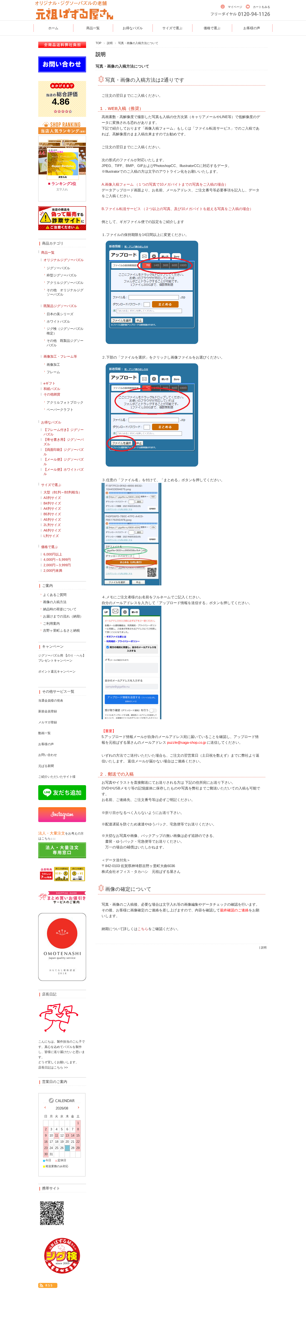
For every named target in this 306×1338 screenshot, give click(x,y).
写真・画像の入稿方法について (122, 66)
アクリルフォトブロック (65, 402)
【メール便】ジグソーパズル (64, 461)
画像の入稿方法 (54, 602)
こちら (142, 929)
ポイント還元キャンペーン (57, 671)
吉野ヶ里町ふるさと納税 (61, 630)
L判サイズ (51, 536)
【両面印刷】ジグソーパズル (64, 452)
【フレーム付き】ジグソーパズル (64, 432)
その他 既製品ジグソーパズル (65, 343)
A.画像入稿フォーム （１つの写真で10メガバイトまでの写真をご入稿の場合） (165, 184)
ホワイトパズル (58, 321)
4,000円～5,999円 (57, 559)
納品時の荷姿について (59, 609)
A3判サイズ (52, 498)
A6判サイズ (52, 530)
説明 (110, 43)
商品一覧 (93, 28)
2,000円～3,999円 (57, 565)
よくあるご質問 (54, 595)
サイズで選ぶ (172, 28)
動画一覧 (44, 733)
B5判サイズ (52, 514)
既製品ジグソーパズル (60, 306)
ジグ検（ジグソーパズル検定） (65, 331)
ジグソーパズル (58, 268)
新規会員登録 (47, 711)
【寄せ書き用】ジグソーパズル (64, 442)
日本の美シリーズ (60, 314)
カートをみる (261, 7)
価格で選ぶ (212, 28)
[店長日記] (58, 1034)
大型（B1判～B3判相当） (63, 492)
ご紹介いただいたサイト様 (57, 776)
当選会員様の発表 (50, 700)
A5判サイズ (52, 519)
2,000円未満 (53, 570)
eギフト (49, 383)
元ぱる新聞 (46, 766)
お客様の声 (251, 28)
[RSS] (47, 1284)
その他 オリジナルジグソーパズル (65, 292)
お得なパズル (133, 28)
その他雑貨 (52, 394)
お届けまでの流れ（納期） (63, 616)
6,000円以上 (53, 554)
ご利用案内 (51, 623)
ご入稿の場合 (239, 209)
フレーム (53, 372)
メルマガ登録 (47, 722)
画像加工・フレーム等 (60, 356)
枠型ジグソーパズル (62, 275)
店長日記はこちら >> (53, 1067)
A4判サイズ (52, 508)
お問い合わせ (47, 755)
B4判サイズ (52, 503)
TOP (98, 43)
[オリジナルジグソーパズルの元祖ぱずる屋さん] (74, 17)
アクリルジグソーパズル (65, 283)
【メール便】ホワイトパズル (64, 472)
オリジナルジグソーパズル (64, 260)
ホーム (53, 28)
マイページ (235, 7)
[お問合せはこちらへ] (62, 70)
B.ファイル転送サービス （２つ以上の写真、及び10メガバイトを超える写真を (165, 209)
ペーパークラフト (60, 410)
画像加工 (53, 364)
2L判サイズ (52, 525)
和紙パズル (52, 389)
